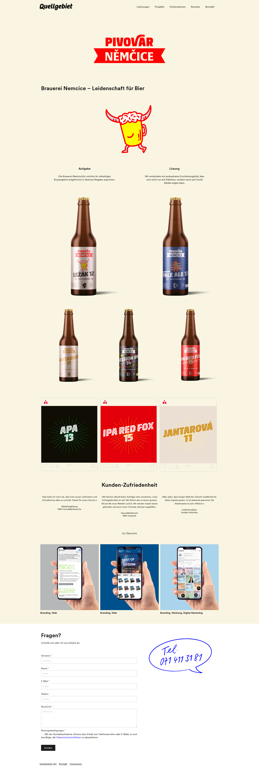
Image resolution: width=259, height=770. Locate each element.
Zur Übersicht (129, 533)
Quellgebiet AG (48, 763)
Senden (48, 747)
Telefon (44, 693)
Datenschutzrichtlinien (68, 737)
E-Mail (45, 681)
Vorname (46, 655)
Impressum (76, 763)
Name (45, 668)
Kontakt (63, 763)
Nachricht (47, 706)
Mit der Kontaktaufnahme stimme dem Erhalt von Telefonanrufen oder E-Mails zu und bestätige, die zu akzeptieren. (89, 736)
